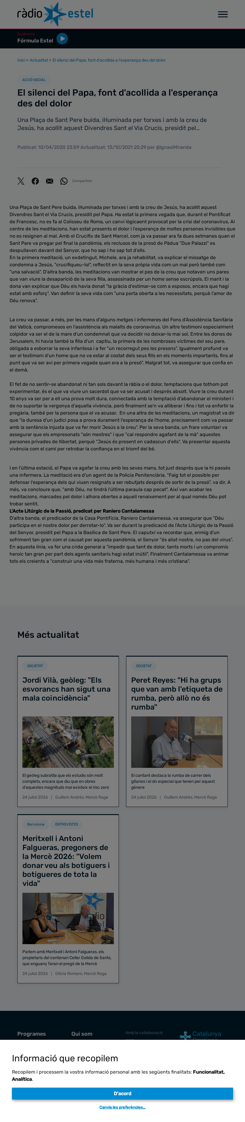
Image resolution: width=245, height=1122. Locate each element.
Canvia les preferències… (122, 1107)
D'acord (122, 1093)
